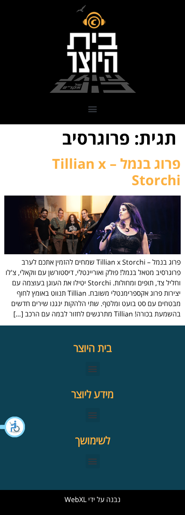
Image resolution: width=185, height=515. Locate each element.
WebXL (75, 499)
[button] (13, 427)
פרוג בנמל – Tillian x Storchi (116, 171)
